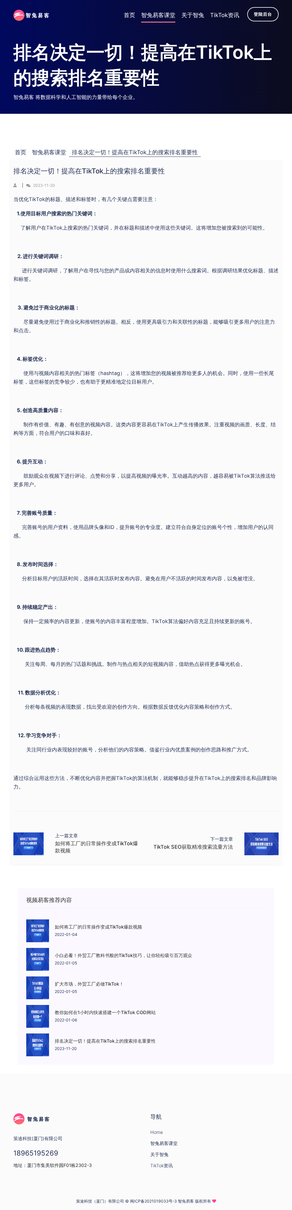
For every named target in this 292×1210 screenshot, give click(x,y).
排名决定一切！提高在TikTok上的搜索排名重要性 (135, 152)
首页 (20, 152)
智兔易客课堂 (49, 152)
